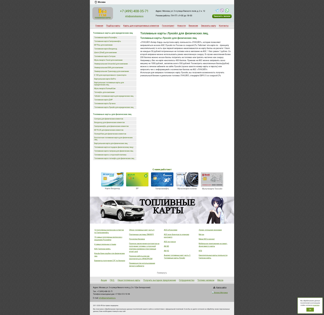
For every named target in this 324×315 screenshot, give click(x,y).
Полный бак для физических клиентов (110, 134)
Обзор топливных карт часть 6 (141, 230)
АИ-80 (166, 246)
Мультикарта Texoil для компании (108, 60)
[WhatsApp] (227, 10)
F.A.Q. (112, 280)
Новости (181, 25)
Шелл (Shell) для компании (105, 52)
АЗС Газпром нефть (102, 249)
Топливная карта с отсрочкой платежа (110, 155)
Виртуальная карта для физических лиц (111, 143)
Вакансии (193, 25)
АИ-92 (166, 251)
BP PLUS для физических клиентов (108, 130)
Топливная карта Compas (105, 56)
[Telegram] (217, 10)
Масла (220, 280)
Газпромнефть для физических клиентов (111, 126)
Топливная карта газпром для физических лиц (113, 151)
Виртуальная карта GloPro (105, 79)
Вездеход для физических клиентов (109, 122)
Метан (201, 234)
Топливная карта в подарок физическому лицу (113, 147)
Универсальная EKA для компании (108, 68)
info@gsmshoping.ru (134, 16)
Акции (104, 280)
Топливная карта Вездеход (105, 49)
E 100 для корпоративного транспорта (110, 75)
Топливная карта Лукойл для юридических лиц (114, 107)
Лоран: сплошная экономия (210, 230)
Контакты (224, 25)
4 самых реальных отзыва (105, 244)
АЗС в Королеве (170, 230)
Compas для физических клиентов (108, 119)
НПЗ (200, 251)
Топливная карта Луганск (105, 103)
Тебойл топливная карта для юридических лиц (114, 96)
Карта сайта (221, 287)
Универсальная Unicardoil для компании (111, 64)
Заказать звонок (222, 16)
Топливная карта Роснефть (105, 37)
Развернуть (162, 273)
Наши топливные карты (129, 280)
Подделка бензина (137, 239)
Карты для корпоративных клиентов (141, 25)
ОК (310, 310)
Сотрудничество (186, 280)
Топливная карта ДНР (103, 100)
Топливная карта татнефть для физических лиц (114, 158)
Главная (99, 25)
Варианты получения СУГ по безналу (109, 261)
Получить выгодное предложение (159, 280)
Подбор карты (113, 25)
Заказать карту (208, 25)
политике (316, 305)
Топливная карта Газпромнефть (107, 41)
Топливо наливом (205, 280)
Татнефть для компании (104, 92)
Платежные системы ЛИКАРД (141, 234)
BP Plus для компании (103, 45)
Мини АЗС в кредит (207, 239)
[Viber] (222, 10)
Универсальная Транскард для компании (111, 71)
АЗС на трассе (170, 242)
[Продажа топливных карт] (102, 13)
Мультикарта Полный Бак (105, 88)
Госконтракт (168, 25)
